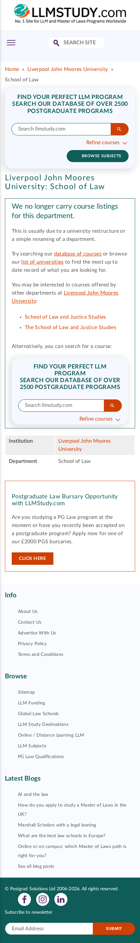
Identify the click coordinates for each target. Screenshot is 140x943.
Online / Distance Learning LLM (51, 735)
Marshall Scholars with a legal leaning (57, 825)
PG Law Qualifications (41, 757)
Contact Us (29, 622)
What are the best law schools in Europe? (61, 836)
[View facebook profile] (24, 899)
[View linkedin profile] (60, 899)
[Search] (120, 129)
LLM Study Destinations (43, 724)
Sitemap (26, 692)
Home (12, 69)
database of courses (78, 254)
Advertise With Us (37, 633)
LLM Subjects (32, 746)
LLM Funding (31, 703)
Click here (32, 558)
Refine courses (102, 142)
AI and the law (33, 794)
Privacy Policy (32, 644)
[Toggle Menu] (11, 42)
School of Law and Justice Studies (65, 317)
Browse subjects (101, 156)
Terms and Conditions (40, 654)
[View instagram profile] (42, 899)
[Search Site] (57, 43)
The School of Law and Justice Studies (70, 327)
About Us (28, 611)
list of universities (42, 262)
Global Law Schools (38, 714)
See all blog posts (36, 866)
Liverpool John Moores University (67, 69)
